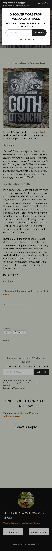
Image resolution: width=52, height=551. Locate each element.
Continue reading (26, 39)
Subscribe (39, 32)
